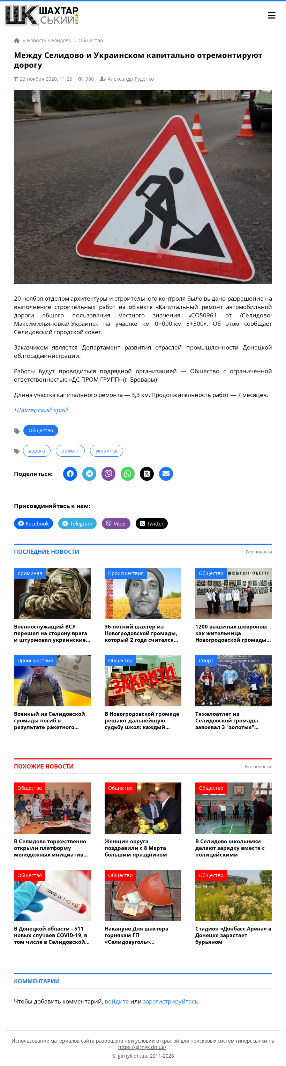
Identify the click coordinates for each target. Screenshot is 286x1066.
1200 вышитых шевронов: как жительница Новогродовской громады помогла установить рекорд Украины (231, 633)
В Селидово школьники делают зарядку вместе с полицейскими (230, 848)
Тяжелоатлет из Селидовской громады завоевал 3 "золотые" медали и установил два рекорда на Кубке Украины (232, 720)
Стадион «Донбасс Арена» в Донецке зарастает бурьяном (233, 935)
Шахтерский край (40, 410)
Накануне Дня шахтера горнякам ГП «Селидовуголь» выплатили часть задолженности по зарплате (136, 935)
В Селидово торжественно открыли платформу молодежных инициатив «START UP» (50, 848)
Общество (41, 430)
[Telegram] (89, 474)
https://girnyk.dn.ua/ (142, 1047)
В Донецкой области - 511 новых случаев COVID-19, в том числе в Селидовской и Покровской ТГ (52, 935)
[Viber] (108, 474)
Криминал (29, 573)
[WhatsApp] (128, 474)
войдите (117, 1001)
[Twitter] (147, 474)
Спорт (206, 660)
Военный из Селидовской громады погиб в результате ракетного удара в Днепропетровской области (51, 720)
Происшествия (126, 573)
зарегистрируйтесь (170, 1001)
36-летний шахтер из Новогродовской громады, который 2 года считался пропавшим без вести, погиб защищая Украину (141, 633)
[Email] (166, 474)
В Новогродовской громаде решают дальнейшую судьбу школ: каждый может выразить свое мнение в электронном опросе (142, 720)
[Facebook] (70, 474)
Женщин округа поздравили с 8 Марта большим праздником (136, 848)
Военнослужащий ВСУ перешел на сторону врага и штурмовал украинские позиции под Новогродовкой (50, 633)
